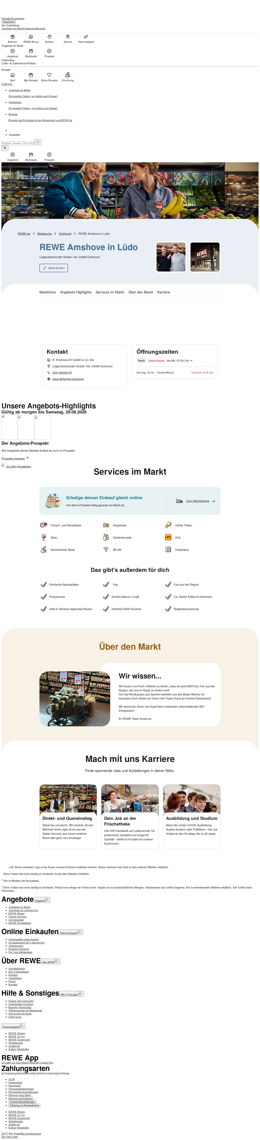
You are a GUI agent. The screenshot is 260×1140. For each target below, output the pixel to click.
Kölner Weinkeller (18, 1049)
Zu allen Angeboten (18, 466)
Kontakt (13, 984)
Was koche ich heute (19, 1013)
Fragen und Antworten (21, 1000)
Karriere (13, 974)
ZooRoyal (14, 1046)
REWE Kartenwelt (19, 1039)
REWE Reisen (16, 1033)
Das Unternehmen (18, 971)
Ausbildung (15, 978)
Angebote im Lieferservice (23, 910)
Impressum (14, 1085)
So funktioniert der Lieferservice (26, 942)
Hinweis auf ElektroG (20, 1098)
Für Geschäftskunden (20, 952)
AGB (11, 1079)
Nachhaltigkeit (16, 968)
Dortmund (65, 234)
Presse (12, 981)
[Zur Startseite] (13, 6)
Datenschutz (15, 1082)
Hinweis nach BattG (19, 1095)
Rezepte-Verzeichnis (19, 1007)
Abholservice (15, 945)
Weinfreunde (15, 1042)
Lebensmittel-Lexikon (20, 1004)
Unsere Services (17, 916)
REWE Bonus (16, 913)
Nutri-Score (15, 1016)
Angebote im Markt (19, 907)
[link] (133, 93)
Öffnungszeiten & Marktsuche (25, 1010)
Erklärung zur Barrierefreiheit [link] (24, 1105)
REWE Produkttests (19, 923)
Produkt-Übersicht (18, 949)
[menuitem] (12, 38)
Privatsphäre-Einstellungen (23, 1092)
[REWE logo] (6, 84)
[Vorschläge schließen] (4, 148)
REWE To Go (16, 1036)
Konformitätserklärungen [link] (22, 1102)
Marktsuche (44, 234)
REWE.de (24, 234)
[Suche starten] (37, 142)
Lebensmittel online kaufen (23, 939)
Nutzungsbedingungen (21, 1088)
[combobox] (17, 143)
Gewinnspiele (16, 919)
